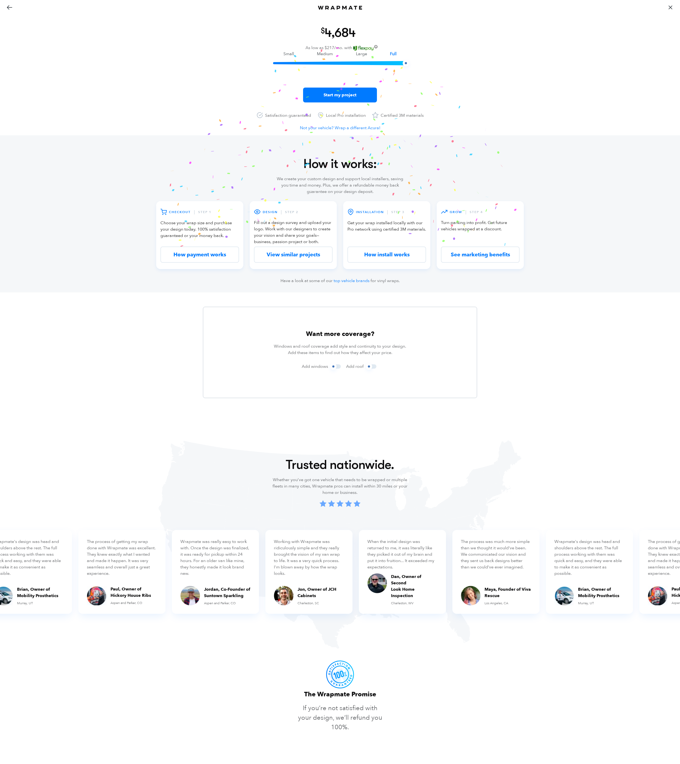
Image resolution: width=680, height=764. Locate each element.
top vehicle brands (351, 281)
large (361, 54)
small (288, 54)
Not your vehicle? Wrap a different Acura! (340, 128)
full (393, 54)
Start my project (340, 95)
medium (325, 54)
